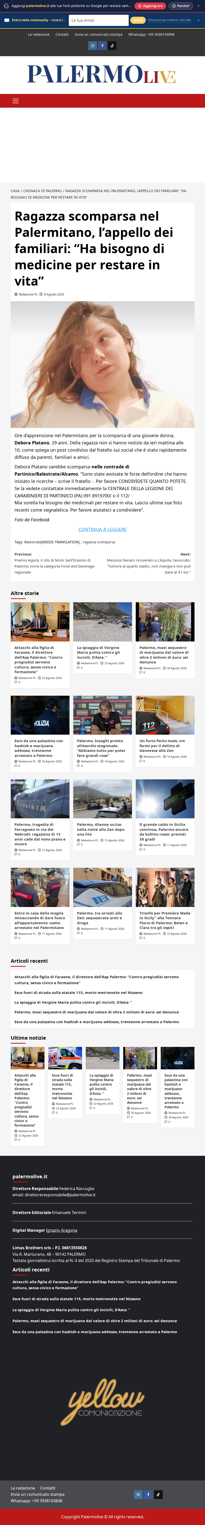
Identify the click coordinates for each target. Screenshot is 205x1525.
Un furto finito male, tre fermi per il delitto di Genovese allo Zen (162, 745)
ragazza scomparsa (99, 542)
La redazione (39, 34)
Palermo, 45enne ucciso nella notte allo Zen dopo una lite (100, 829)
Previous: (54, 563)
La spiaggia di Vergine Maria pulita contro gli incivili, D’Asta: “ (98, 652)
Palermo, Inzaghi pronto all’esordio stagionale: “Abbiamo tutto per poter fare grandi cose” (101, 748)
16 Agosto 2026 (114, 761)
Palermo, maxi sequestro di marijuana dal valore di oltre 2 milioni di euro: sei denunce (164, 655)
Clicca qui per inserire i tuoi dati (169, 20)
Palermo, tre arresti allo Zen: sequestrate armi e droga (99, 918)
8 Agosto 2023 (54, 294)
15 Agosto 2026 (52, 850)
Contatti (62, 34)
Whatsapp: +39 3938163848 (151, 34)
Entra (138, 20)
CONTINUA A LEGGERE (102, 529)
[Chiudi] (198, 5)
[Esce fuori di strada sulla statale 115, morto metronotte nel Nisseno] (65, 1058)
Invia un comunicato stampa (98, 34)
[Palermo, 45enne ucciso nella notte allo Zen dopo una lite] (102, 799)
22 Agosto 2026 (52, 678)
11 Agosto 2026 (177, 845)
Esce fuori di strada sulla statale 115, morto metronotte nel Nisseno (78, 992)
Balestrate (32, 542)
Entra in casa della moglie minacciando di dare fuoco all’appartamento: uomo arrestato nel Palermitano (39, 920)
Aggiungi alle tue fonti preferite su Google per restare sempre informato (81, 6)
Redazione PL (28, 294)
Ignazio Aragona (61, 1230)
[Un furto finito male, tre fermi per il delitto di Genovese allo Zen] (165, 715)
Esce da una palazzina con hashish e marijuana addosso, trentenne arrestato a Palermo (38, 748)
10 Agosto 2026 (177, 933)
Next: (149, 563)
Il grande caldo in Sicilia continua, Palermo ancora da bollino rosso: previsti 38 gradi (164, 832)
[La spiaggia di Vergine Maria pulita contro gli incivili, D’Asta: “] (102, 621)
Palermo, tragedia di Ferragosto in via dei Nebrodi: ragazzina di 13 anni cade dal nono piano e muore (40, 834)
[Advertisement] (102, 145)
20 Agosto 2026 (177, 668)
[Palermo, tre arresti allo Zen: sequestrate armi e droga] (102, 887)
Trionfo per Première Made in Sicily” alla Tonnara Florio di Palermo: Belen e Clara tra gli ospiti (165, 920)
